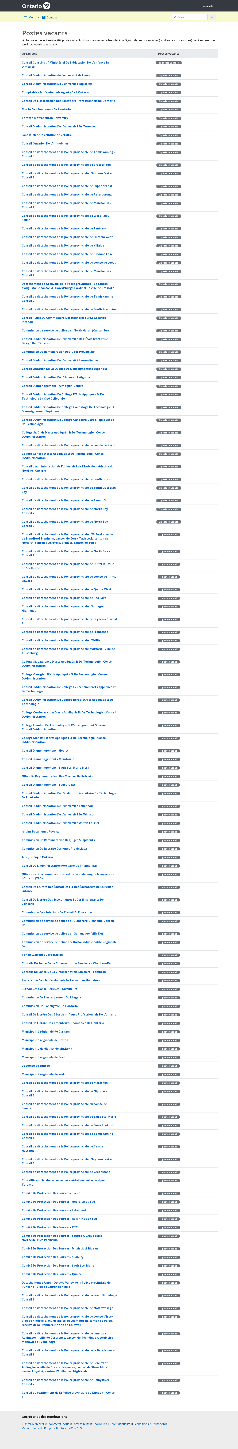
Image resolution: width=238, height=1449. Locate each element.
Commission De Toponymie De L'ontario (50, 1006)
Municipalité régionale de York (43, 1074)
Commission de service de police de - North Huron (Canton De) (65, 330)
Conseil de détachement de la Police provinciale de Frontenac (65, 632)
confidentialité (122, 1424)
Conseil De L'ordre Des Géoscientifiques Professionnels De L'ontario (69, 1014)
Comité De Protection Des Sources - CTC (50, 1227)
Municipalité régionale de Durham (46, 1031)
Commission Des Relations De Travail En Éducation (57, 912)
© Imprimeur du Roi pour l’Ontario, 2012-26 (52, 1428)
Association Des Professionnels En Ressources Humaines (61, 980)
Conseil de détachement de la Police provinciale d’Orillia (61, 640)
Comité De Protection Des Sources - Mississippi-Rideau (60, 1248)
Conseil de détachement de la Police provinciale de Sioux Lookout (68, 1125)
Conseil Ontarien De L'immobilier (45, 143)
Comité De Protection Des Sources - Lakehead (54, 1210)
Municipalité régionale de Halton (45, 1040)
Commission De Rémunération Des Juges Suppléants (58, 840)
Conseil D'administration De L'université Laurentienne (60, 360)
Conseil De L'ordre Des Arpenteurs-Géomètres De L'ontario (63, 1023)
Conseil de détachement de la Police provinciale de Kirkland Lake (67, 254)
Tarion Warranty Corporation (42, 955)
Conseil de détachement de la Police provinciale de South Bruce (66, 479)
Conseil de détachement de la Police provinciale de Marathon (65, 1083)
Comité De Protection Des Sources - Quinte (52, 1274)
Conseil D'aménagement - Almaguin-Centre (52, 386)
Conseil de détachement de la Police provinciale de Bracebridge (66, 165)
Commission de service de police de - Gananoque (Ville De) (62, 933)
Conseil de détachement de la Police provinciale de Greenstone (66, 1172)
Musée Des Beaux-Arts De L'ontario (46, 109)
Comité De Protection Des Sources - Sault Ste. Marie (58, 1265)
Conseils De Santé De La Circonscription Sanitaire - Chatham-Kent (68, 963)
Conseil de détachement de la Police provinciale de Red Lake (64, 598)
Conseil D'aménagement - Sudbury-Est (48, 785)
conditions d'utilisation (151, 1424)
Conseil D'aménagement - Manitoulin (48, 759)
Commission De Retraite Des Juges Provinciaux (54, 848)
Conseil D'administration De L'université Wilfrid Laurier (60, 823)
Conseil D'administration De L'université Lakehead (57, 806)
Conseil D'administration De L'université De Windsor (58, 814)
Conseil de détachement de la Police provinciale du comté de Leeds (69, 262)
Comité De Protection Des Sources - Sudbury (52, 1257)
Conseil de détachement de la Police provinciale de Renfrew (64, 228)
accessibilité (83, 1424)
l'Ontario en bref (34, 1424)
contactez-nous (60, 1424)
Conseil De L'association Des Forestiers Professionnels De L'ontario (68, 101)
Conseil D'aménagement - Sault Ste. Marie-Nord (55, 768)
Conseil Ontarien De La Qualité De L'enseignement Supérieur (64, 369)
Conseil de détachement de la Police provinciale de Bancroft (64, 500)
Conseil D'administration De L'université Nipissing (57, 84)
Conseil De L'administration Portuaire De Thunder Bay (59, 866)
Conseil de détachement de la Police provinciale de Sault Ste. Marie (69, 1117)
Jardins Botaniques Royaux (40, 831)
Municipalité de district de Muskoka (47, 1048)
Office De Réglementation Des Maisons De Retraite (57, 776)
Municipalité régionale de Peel (43, 1057)
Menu (30, 17)
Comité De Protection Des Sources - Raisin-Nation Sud (59, 1219)
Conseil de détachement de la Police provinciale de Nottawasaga (67, 1308)
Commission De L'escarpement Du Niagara (52, 997)
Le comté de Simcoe (36, 1066)
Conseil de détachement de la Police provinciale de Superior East (67, 186)
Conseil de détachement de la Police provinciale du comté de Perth (69, 445)
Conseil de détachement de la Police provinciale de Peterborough (67, 194)
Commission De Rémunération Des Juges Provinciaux (58, 352)
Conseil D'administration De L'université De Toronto (58, 126)
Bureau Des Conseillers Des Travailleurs (49, 989)
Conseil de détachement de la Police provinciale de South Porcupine (69, 309)
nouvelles (101, 1424)
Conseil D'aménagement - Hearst (45, 750)
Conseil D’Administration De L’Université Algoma (56, 377)
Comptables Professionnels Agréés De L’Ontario (55, 92)
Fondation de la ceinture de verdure (47, 135)
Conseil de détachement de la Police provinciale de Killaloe (63, 245)
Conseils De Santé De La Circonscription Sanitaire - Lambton (64, 972)
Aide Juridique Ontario (37, 857)
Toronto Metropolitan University (45, 118)
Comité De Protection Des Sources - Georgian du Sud (58, 1202)
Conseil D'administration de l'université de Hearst (57, 75)
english (208, 6)
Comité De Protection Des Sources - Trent (51, 1193)
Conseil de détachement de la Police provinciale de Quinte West (66, 589)
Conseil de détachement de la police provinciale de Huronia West (67, 237)
